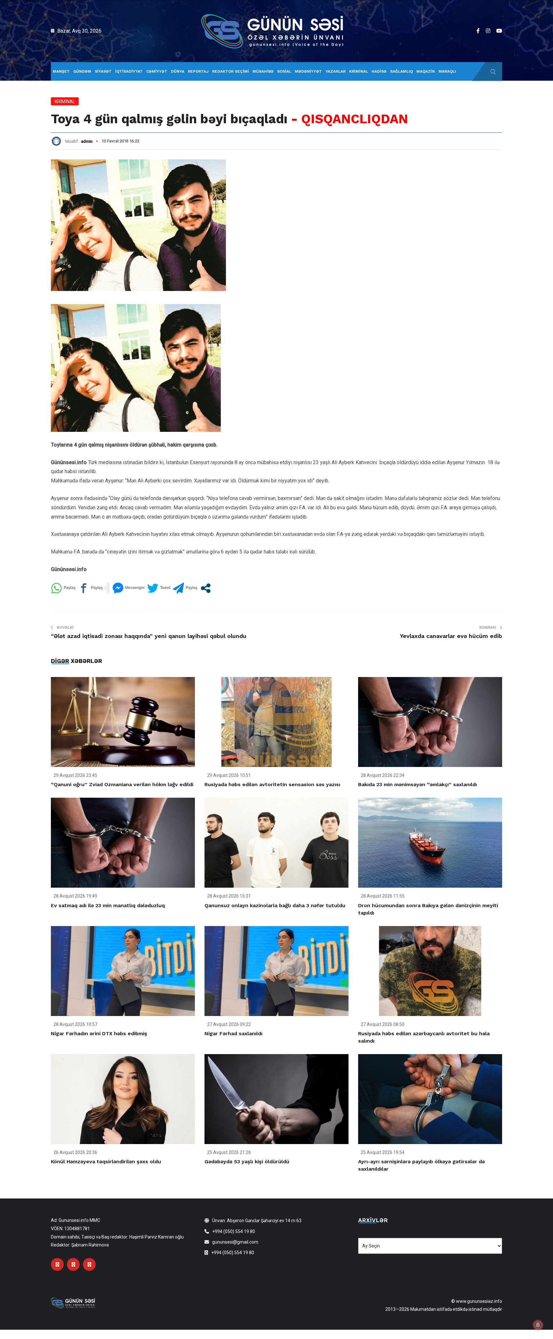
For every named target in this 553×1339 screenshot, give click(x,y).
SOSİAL (284, 71)
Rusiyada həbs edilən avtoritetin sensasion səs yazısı (272, 784)
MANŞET (61, 71)
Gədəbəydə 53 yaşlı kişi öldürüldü (246, 1161)
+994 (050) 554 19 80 (233, 1231)
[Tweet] (158, 588)
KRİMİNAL (358, 71)
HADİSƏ (379, 71)
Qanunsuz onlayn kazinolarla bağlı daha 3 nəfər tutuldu (274, 905)
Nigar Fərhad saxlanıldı (233, 1033)
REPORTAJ (198, 71)
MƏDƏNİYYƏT (308, 71)
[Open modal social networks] (205, 588)
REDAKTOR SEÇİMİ (230, 71)
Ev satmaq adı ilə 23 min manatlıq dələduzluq (108, 905)
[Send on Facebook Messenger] (128, 588)
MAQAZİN (425, 71)
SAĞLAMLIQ (401, 71)
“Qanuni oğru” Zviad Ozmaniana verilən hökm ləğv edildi (122, 784)
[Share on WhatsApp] (63, 588)
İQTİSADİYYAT (129, 71)
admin (86, 141)
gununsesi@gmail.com (235, 1242)
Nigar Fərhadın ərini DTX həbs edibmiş (99, 1033)
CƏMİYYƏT (156, 71)
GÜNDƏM (82, 71)
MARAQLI (447, 71)
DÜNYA (177, 71)
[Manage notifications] (538, 1325)
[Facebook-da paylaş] (90, 588)
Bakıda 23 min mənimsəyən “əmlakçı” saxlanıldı (417, 784)
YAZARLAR (335, 71)
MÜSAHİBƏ (263, 71)
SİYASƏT (103, 71)
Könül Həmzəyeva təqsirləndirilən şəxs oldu (106, 1161)
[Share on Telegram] (185, 588)
